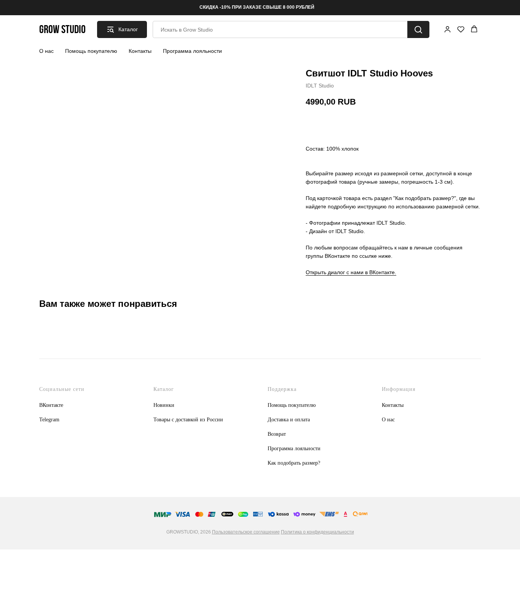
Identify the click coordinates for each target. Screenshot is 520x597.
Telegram (49, 419)
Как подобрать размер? (294, 463)
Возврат (277, 434)
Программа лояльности (192, 51)
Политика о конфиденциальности (317, 532)
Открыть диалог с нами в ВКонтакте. (351, 272)
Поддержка (282, 389)
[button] (447, 29)
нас (391, 419)
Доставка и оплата (289, 419)
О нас (46, 51)
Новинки (163, 405)
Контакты (140, 51)
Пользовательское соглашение (246, 532)
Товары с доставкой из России (188, 419)
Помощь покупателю (91, 51)
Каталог (163, 389)
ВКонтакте (51, 405)
